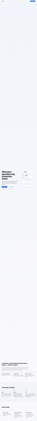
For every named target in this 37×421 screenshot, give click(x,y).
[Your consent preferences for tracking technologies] (35, 419)
